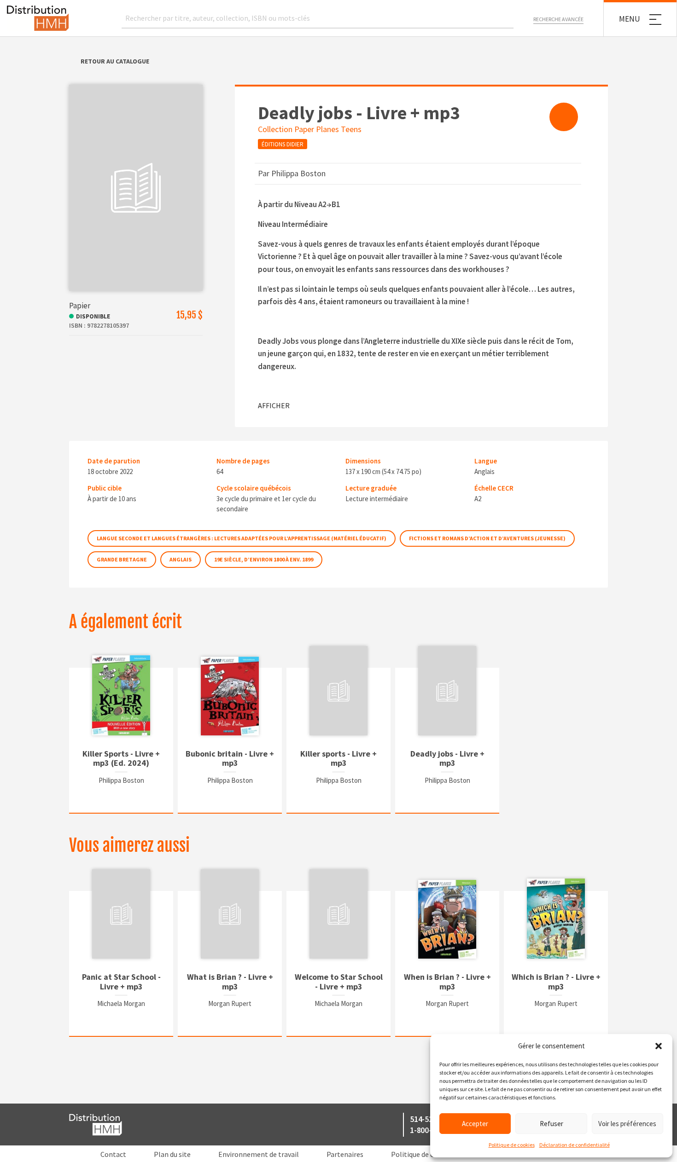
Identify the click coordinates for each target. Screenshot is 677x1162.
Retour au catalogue (115, 61)
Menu (629, 19)
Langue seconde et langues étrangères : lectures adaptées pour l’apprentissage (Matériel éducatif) (241, 538)
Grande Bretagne (122, 559)
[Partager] (563, 117)
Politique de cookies (512, 1144)
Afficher (274, 405)
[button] (658, 1046)
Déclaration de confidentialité (574, 1144)
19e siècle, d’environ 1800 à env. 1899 (263, 559)
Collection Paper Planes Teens (310, 129)
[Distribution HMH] (38, 18)
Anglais (180, 559)
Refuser (551, 1123)
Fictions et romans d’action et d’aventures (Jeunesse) (487, 538)
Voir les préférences (627, 1123)
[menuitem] (563, 117)
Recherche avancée (558, 19)
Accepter (475, 1123)
